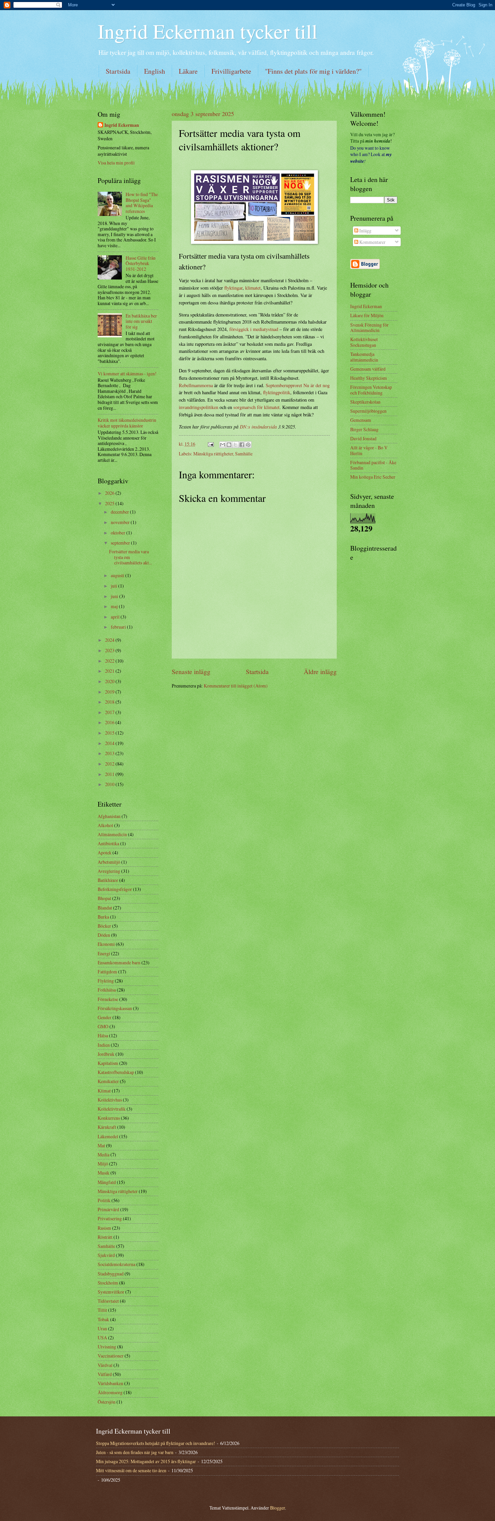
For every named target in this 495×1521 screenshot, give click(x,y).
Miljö (103, 1163)
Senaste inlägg (191, 671)
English (154, 71)
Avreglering (109, 871)
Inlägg (364, 230)
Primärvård (108, 1209)
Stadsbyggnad (111, 1273)
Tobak (103, 1319)
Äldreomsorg (110, 1392)
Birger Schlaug (364, 429)
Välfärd (105, 1374)
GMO (103, 1026)
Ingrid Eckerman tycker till (208, 30)
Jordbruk (106, 1054)
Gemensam (360, 420)
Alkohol (105, 825)
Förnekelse (108, 999)
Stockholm (108, 1282)
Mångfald (107, 1182)
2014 (110, 743)
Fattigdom (107, 971)
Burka (103, 917)
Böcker (104, 926)
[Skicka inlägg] (210, 444)
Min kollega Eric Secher (372, 477)
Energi (104, 953)
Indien (104, 1045)
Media (103, 1154)
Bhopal (104, 898)
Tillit (102, 1310)
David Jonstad (363, 438)
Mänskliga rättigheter (213, 453)
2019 (110, 692)
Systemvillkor (111, 1292)
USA (102, 1337)
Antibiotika (108, 843)
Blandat (105, 907)
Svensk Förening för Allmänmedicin (369, 328)
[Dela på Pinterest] (248, 444)
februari (119, 627)
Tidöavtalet (108, 1301)
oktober (118, 532)
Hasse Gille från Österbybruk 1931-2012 (141, 263)
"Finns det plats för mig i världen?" (313, 71)
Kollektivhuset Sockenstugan (364, 342)
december (120, 512)
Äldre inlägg (320, 671)
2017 (110, 712)
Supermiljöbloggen (368, 411)
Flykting (106, 980)
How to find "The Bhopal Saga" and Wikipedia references (142, 202)
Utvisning (107, 1346)
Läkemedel (108, 1136)
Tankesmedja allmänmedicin (364, 357)
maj (115, 606)
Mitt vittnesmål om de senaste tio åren (131, 1470)
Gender (104, 1017)
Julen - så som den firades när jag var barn (134, 1452)
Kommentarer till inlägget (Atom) (236, 685)
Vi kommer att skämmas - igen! (127, 373)
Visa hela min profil (116, 162)
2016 (110, 722)
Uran (102, 1328)
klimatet (253, 288)
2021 (110, 671)
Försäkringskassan (115, 1008)
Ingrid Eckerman (121, 125)
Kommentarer (372, 242)
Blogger (277, 1508)
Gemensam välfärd (368, 369)
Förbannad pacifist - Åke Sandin (373, 465)
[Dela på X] (235, 444)
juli (114, 586)
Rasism (104, 1228)
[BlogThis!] (229, 444)
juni (115, 596)
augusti (118, 575)
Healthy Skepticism (368, 378)
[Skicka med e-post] (222, 444)
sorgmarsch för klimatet (256, 407)
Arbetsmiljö (109, 862)
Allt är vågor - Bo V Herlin (369, 450)
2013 (110, 753)
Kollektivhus (110, 1100)
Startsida (118, 71)
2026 (110, 493)
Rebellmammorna (196, 385)
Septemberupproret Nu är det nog (298, 385)
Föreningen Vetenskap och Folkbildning (371, 390)
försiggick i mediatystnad (253, 329)
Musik (103, 1173)
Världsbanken (110, 1383)
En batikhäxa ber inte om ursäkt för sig (141, 321)
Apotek (104, 852)
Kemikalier (108, 1081)
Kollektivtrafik (112, 1109)
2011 (110, 774)
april (116, 617)
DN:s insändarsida (258, 426)
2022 (110, 661)
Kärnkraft (107, 1127)
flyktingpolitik (276, 392)
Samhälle (244, 453)
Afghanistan (109, 816)
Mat (101, 1145)
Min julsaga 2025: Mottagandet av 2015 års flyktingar (146, 1461)
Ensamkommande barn (119, 962)
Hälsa (103, 1035)
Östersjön (107, 1402)
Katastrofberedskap (116, 1072)
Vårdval (105, 1365)
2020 (110, 681)
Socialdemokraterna (116, 1264)
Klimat (104, 1090)
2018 (110, 702)
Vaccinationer (111, 1355)
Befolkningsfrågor (115, 889)
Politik (104, 1200)
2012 (110, 763)
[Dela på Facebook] (241, 444)
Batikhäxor (108, 880)
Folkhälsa (107, 990)
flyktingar (233, 288)
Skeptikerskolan (365, 402)
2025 (110, 503)
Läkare (188, 71)
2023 (110, 650)
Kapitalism (108, 1063)
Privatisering (110, 1218)
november (121, 522)
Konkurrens (109, 1118)
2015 (110, 733)
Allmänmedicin (112, 834)
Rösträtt (105, 1237)
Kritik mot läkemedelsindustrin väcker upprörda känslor (127, 423)
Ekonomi (106, 944)
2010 (110, 784)
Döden (104, 935)
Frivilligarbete (231, 71)
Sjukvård (106, 1255)
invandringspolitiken (198, 407)
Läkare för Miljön (367, 315)
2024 (110, 640)
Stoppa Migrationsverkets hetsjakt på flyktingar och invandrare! (155, 1443)
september (121, 543)
